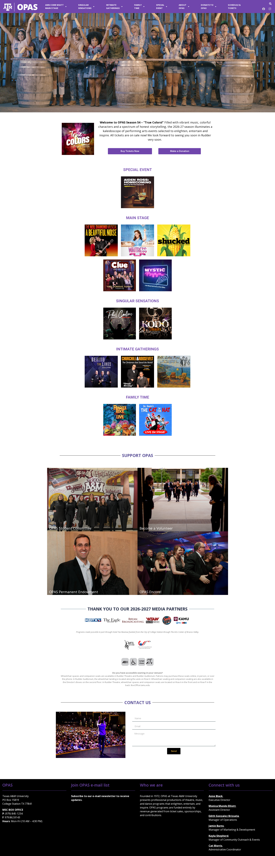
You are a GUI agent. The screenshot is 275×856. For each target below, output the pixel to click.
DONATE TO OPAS (207, 6)
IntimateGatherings (113, 6)
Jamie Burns (216, 826)
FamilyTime (138, 6)
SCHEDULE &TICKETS (234, 6)
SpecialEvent (160, 6)
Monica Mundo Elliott (222, 806)
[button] (270, 4)
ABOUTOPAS (182, 6)
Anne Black (216, 796)
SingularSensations (85, 6)
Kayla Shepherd (218, 836)
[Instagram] (269, 8)
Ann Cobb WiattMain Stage (54, 6)
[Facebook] (263, 8)
